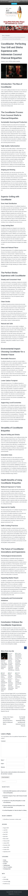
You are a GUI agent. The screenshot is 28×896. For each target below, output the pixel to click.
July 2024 (5, 830)
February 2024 (6, 840)
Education (7, 35)
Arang (4, 860)
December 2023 (6, 845)
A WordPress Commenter (8, 819)
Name (2, 760)
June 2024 (5, 832)
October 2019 (6, 849)
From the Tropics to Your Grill (11, 700)
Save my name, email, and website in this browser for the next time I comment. (13, 772)
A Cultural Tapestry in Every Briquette (9, 695)
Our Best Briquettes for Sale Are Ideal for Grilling (14, 810)
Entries (5, 879)
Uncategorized (6, 869)
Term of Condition (7, 867)
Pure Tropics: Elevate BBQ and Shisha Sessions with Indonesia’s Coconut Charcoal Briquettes (18, 665)
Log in (4, 877)
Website (3, 767)
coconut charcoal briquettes (14, 698)
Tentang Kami (6, 865)
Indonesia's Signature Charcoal (11, 704)
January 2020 (6, 847)
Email (2, 763)
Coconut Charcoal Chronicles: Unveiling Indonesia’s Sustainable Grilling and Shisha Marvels (11, 665)
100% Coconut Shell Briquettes (19, 693)
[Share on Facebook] (25, 648)
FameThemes (17, 893)
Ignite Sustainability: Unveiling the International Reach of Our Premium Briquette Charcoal (14, 702)
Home (3, 35)
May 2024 (5, 834)
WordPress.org (6, 883)
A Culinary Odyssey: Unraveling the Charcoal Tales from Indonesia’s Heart (18, 684)
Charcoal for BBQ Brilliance (14, 697)
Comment (3, 741)
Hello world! (18, 819)
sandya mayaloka (16, 61)
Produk (5, 863)
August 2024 (6, 827)
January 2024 (6, 843)
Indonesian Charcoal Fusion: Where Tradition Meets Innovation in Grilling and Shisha (4, 664)
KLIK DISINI (14, 3)
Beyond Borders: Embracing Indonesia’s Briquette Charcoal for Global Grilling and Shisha (11, 684)
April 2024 (5, 836)
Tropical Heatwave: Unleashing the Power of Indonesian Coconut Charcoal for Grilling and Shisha (4, 685)
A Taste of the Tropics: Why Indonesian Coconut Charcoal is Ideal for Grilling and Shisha (8, 720)
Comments (6, 881)
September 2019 (6, 851)
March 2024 (5, 838)
